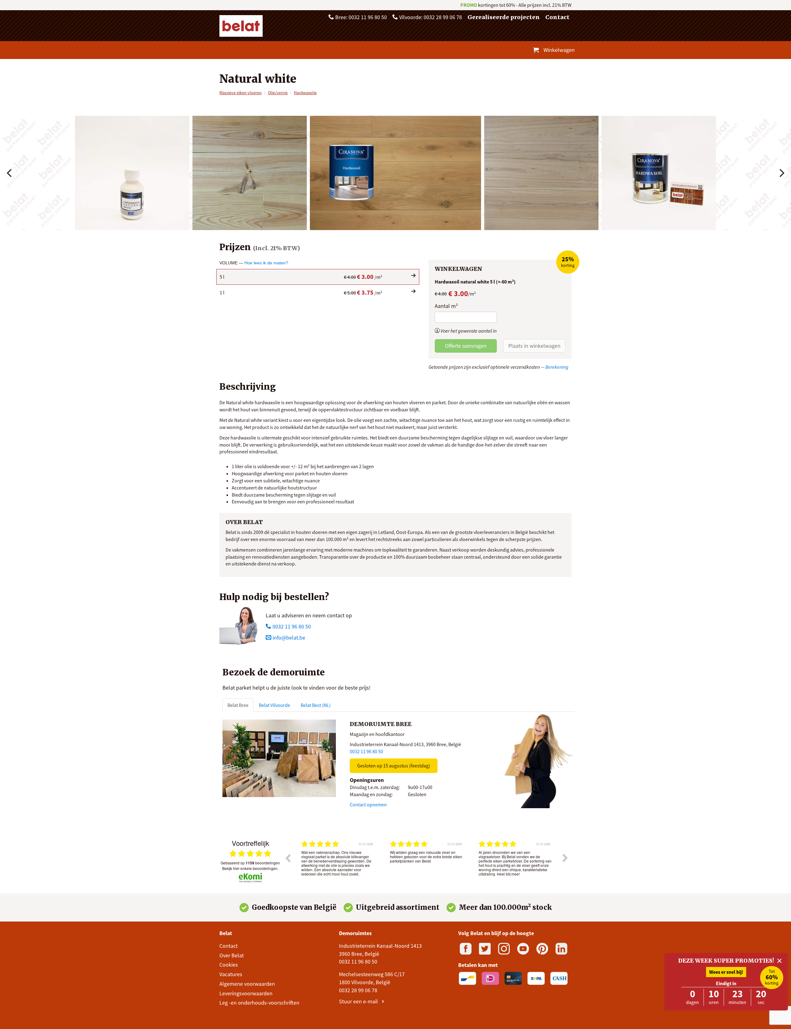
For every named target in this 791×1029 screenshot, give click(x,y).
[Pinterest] (542, 949)
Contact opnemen (368, 804)
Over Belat (231, 955)
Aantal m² (446, 305)
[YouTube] (523, 949)
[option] (338, 862)
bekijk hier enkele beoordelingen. (250, 868)
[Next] (781, 173)
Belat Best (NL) (316, 705)
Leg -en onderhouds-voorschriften (259, 1002)
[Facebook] (465, 949)
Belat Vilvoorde (274, 705)
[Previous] (10, 173)
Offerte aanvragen (466, 345)
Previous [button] (287, 858)
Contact (557, 17)
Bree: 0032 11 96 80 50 (360, 17)
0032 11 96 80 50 (291, 626)
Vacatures (230, 974)
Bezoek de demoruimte (273, 672)
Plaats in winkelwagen (534, 345)
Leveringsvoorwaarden (246, 993)
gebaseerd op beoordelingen (250, 863)
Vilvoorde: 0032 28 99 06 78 (430, 17)
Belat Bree (237, 705)
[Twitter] (485, 949)
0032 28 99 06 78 (358, 990)
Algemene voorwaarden (247, 983)
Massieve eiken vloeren (240, 92)
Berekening (557, 367)
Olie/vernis (278, 92)
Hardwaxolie (305, 92)
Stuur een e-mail (359, 1001)
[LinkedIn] (561, 949)
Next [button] (565, 858)
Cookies (228, 964)
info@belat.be (289, 637)
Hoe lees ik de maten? (266, 262)
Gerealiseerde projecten (503, 17)
